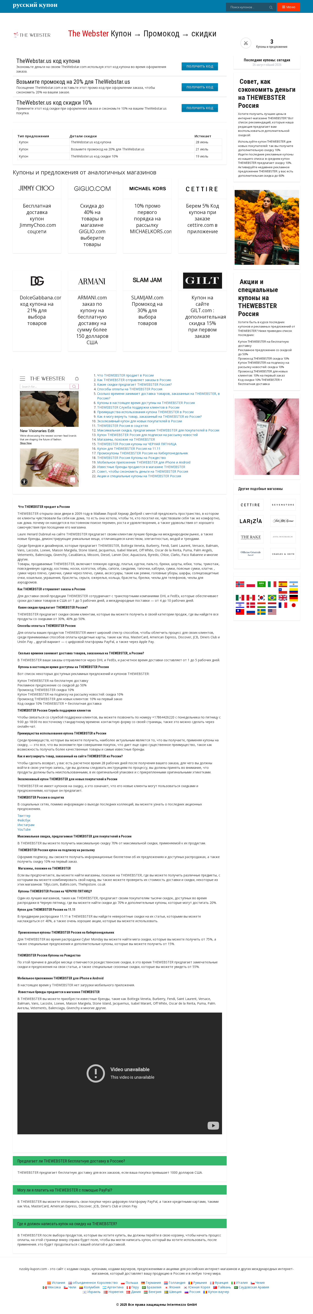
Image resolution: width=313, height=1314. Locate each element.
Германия (153, 1282)
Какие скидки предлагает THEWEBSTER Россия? (134, 384)
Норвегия (115, 1292)
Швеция (174, 1292)
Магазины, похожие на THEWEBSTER (126, 439)
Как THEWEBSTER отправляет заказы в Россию (134, 380)
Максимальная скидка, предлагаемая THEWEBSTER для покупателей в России (158, 430)
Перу (134, 1287)
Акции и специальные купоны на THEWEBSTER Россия (139, 476)
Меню (290, 7)
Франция (221, 1282)
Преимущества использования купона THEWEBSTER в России (145, 412)
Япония (174, 1287)
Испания (58, 1282)
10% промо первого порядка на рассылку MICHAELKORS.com (151, 219)
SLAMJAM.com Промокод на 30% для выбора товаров (147, 310)
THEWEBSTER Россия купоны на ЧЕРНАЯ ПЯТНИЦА (136, 444)
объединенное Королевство (95, 1282)
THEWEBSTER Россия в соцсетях (122, 425)
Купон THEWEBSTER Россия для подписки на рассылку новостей (147, 435)
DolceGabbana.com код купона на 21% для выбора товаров (42, 310)
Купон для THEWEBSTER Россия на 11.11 (128, 448)
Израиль (93, 1292)
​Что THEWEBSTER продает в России (125, 375)
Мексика (54, 1287)
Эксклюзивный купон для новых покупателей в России (139, 421)
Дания (135, 1292)
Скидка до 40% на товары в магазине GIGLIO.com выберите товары (92, 225)
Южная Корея (198, 1287)
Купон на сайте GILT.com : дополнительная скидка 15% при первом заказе (205, 316)
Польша (131, 1282)
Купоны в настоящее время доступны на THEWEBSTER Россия (146, 403)
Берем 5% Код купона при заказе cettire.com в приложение (202, 219)
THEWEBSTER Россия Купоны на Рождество (131, 457)
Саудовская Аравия (253, 1287)
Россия (194, 1292)
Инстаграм (25, 825)
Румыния (199, 1282)
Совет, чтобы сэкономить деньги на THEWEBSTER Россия (142, 471)
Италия (241, 1282)
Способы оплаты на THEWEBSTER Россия (129, 389)
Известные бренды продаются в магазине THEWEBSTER (141, 467)
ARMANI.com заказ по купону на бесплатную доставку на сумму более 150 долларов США (92, 320)
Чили (72, 1287)
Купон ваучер (218, 1292)
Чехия (260, 1282)
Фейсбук (23, 820)
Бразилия (153, 1287)
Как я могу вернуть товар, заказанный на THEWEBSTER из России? (149, 416)
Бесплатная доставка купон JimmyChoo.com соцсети (38, 219)
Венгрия (154, 1292)
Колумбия (91, 1287)
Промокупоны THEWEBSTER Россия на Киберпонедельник (142, 453)
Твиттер (23, 815)
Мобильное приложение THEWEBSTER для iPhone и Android (143, 462)
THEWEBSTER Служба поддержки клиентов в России (138, 407)
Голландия (176, 1282)
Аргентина (115, 1287)
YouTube (24, 829)
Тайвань (224, 1287)
